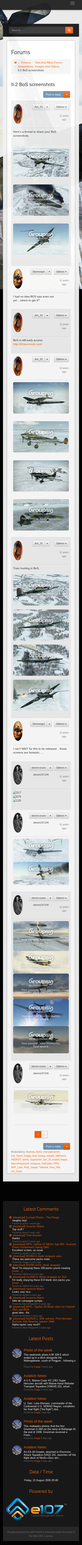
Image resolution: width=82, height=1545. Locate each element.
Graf (34, 1155)
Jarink (25, 1159)
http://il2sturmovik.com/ (27, 344)
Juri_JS (38, 107)
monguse (35, 1163)
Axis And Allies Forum (48, 62)
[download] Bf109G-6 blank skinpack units (37, 1256)
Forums (26, 62)
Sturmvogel (38, 271)
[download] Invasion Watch (28, 1226)
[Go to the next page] (44, 1134)
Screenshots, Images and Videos (38, 66)
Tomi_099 (54, 1167)
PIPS (56, 1163)
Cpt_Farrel (17, 1155)
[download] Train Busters (27, 1235)
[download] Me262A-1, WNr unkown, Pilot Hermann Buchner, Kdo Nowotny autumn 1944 (42, 1320)
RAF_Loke (17, 1167)
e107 (32, 1532)
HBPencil (61, 1155)
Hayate (50, 1155)
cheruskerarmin (51, 1152)
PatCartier (47, 1163)
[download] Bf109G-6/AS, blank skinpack (36, 1265)
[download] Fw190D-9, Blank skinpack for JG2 (39, 1276)
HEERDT (16, 1159)
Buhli (39, 1152)
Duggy (27, 1155)
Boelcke (30, 1152)
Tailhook (43, 1167)
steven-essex (38, 767)
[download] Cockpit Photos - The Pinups (36, 1217)
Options (60, 107)
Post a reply (53, 94)
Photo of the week (38, 1350)
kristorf (55, 1159)
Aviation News (35, 1376)
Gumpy (41, 1155)
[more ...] (17, 1271)
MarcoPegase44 (20, 1163)
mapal (64, 1159)
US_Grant (16, 1171)
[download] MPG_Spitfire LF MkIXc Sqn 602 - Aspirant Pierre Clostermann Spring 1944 (44, 1246)
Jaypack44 (36, 1159)
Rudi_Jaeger (31, 1167)
